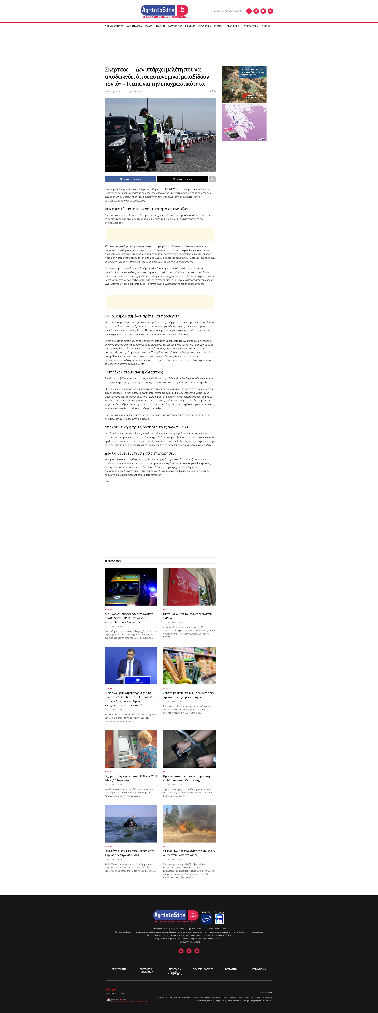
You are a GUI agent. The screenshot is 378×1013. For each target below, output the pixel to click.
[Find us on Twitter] (256, 11)
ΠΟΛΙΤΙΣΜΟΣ (233, 26)
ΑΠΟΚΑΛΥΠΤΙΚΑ (251, 26)
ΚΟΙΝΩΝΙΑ (190, 26)
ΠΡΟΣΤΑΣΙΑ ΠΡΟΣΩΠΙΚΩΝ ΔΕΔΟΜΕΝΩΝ (175, 971)
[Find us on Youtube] (263, 11)
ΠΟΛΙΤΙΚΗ (160, 26)
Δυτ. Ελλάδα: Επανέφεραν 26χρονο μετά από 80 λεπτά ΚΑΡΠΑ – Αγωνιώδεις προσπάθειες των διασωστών (129, 618)
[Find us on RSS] (270, 11)
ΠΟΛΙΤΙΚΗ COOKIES (203, 969)
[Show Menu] (106, 11)
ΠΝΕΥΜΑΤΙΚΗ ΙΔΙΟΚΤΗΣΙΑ (147, 970)
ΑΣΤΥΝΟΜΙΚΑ (204, 26)
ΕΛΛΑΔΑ (148, 26)
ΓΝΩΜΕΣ (266, 26)
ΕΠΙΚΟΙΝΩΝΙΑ (259, 969)
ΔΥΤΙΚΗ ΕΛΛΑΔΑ (134, 26)
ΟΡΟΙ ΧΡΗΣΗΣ (119, 969)
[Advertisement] (189, 47)
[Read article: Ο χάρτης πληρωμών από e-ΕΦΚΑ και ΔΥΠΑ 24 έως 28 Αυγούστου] (131, 749)
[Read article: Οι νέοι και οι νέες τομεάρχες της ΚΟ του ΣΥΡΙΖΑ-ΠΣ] (189, 587)
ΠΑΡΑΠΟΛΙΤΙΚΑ (175, 26)
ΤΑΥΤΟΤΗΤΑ (231, 969)
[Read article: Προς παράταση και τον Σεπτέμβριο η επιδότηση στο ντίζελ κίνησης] (189, 749)
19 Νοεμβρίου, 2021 (113, 91)
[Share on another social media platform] (212, 179)
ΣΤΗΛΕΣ (218, 26)
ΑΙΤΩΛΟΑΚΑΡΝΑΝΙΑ (114, 26)
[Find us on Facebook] (249, 11)
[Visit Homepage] (160, 11)
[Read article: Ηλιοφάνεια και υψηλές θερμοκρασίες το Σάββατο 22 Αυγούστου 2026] (131, 824)
